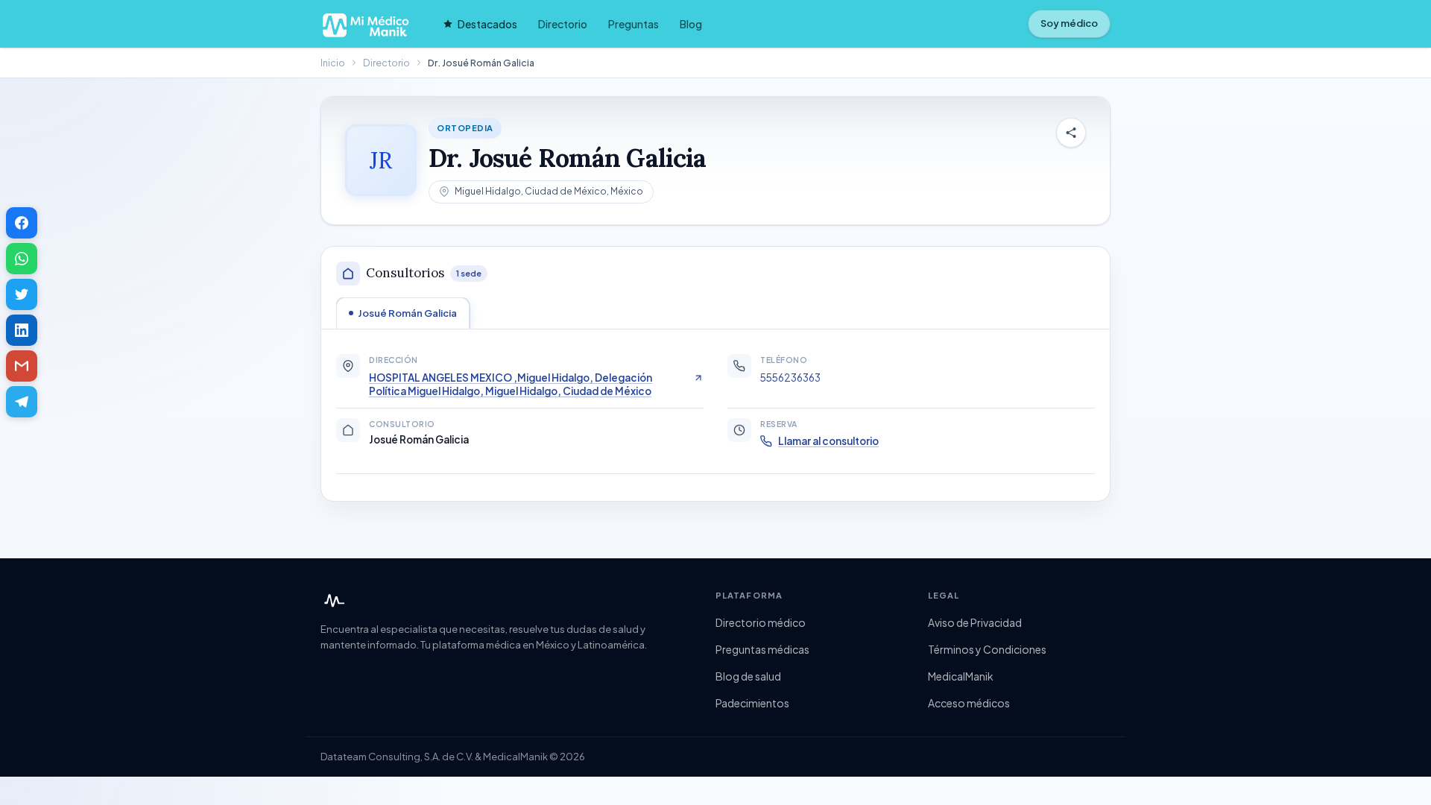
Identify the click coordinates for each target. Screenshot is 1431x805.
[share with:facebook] (21, 223)
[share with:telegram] (21, 401)
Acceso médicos (969, 703)
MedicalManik (961, 676)
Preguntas (633, 24)
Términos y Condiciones (987, 649)
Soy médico (1069, 23)
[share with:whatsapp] (21, 258)
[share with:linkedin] (21, 330)
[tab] (403, 313)
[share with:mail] (21, 366)
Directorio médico (761, 622)
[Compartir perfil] (1071, 133)
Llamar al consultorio (828, 441)
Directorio (562, 24)
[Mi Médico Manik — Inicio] (332, 601)
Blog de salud (748, 676)
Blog (691, 24)
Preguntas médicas (762, 649)
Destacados (487, 24)
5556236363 (790, 377)
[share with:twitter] (21, 294)
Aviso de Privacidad (975, 622)
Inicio (332, 63)
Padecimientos (752, 703)
